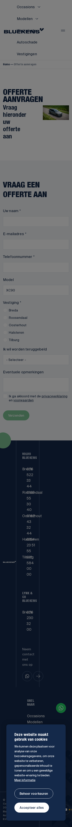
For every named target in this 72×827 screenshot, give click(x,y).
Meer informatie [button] (24, 780)
